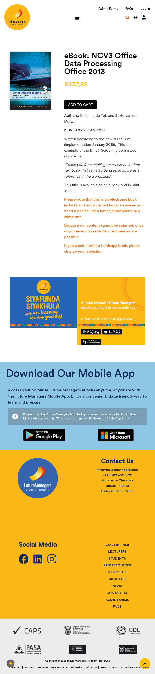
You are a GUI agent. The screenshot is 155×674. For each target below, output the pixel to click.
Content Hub (117, 544)
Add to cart (80, 105)
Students (117, 558)
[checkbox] (10, 663)
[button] (77, 18)
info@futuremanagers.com (117, 469)
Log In (145, 8)
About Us (117, 579)
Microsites (117, 572)
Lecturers (117, 551)
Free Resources (117, 565)
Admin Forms (108, 8)
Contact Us (117, 593)
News (117, 586)
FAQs (129, 8)
